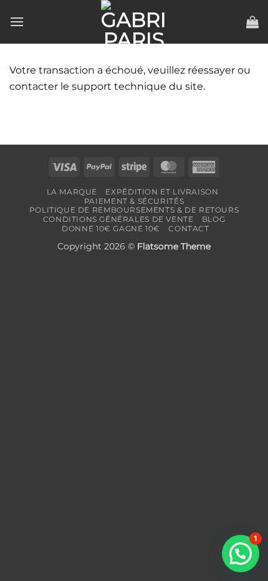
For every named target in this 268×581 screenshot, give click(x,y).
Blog (213, 219)
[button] (16, 21)
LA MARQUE (72, 191)
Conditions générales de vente (118, 219)
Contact (188, 228)
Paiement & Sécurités (134, 201)
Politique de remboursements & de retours (134, 209)
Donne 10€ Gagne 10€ (111, 228)
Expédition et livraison (161, 191)
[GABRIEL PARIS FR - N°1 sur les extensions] (134, 22)
